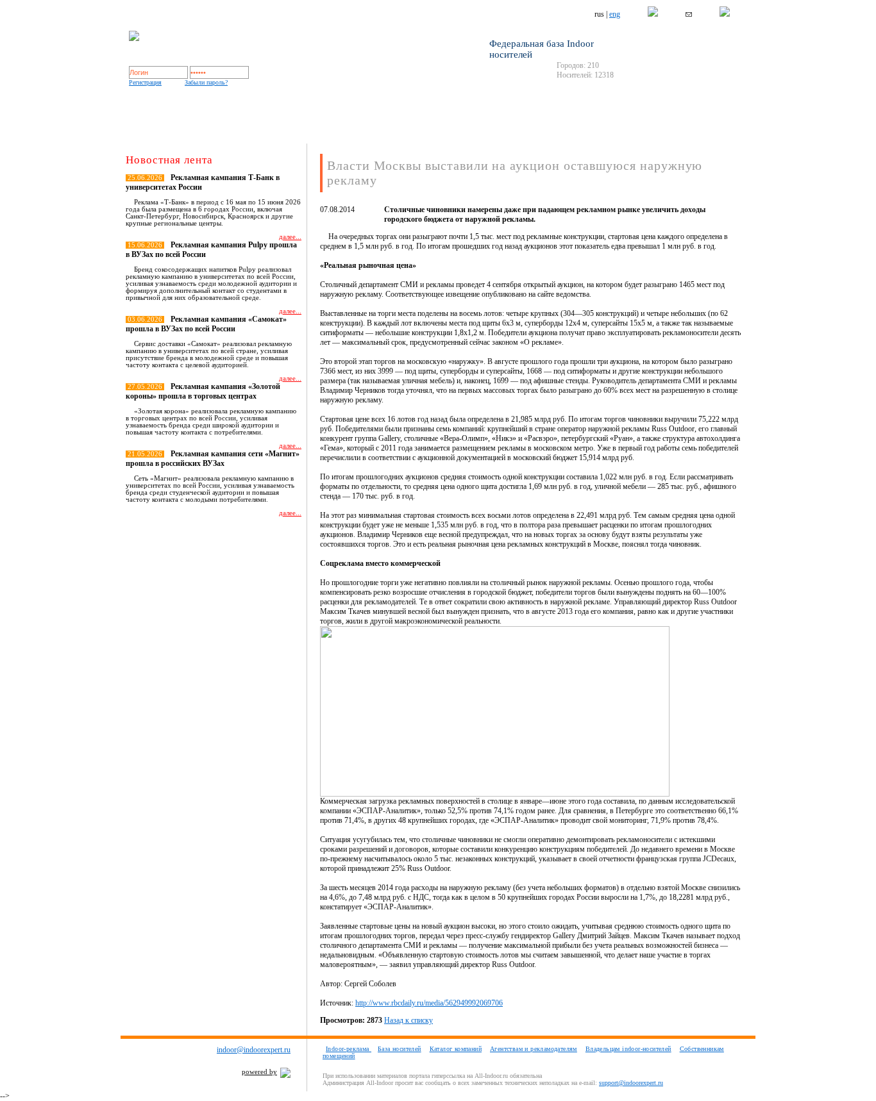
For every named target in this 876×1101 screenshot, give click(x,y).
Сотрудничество (520, 130)
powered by (259, 1071)
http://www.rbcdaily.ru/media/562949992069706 (429, 1002)
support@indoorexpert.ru (631, 1082)
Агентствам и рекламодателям (533, 1048)
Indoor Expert (181, 130)
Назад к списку (408, 1020)
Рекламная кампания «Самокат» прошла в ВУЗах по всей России (206, 324)
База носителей (340, 130)
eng (614, 14)
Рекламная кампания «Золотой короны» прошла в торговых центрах (203, 391)
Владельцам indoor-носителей (628, 1048)
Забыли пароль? (206, 82)
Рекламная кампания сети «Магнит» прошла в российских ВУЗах (212, 458)
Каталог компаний (434, 130)
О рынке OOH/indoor (260, 130)
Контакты (598, 130)
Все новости (276, 535)
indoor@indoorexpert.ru (254, 1049)
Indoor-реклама (348, 1048)
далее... (290, 236)
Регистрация (145, 82)
